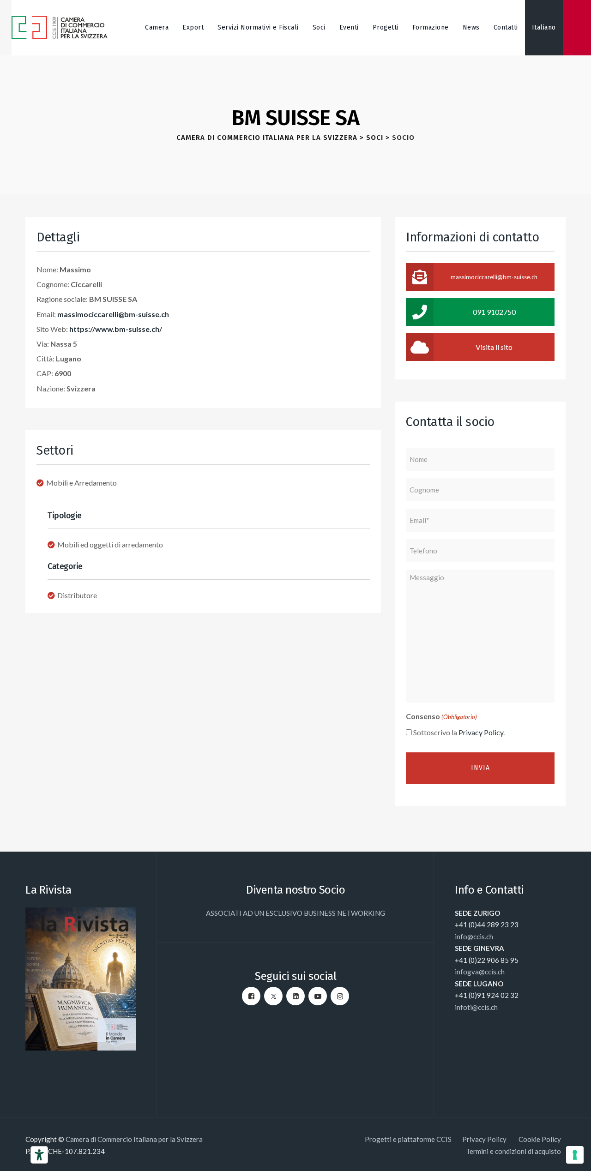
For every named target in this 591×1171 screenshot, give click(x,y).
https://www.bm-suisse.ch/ (115, 328)
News (471, 27)
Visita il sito (494, 346)
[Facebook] (251, 996)
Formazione (430, 27)
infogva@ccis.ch (480, 971)
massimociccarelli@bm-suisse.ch (113, 314)
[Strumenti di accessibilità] (39, 1155)
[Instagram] (340, 996)
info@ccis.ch (474, 936)
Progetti (385, 27)
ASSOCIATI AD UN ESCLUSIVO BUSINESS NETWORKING (295, 913)
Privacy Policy (480, 732)
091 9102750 (494, 311)
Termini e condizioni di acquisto (513, 1151)
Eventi (349, 27)
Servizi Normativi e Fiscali (258, 27)
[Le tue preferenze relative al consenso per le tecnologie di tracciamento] (575, 1155)
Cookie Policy (540, 1139)
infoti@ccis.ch (476, 1007)
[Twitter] (273, 996)
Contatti (506, 27)
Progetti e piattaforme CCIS (408, 1139)
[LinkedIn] (295, 996)
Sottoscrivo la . (459, 732)
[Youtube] (317, 996)
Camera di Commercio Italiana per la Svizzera (134, 1139)
